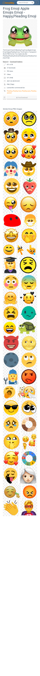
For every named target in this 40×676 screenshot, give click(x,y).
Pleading (9, 91)
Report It (5, 61)
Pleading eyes (26, 91)
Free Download (23, 97)
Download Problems (16, 61)
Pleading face (17, 91)
